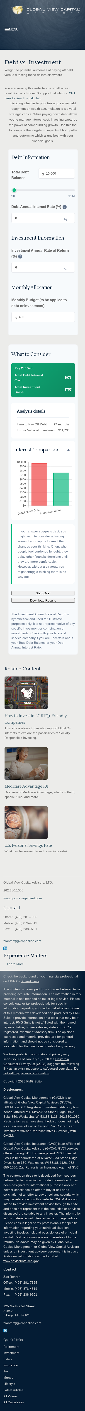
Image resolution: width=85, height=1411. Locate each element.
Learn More (15, 964)
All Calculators (13, 1402)
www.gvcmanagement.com (22, 898)
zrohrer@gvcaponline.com (22, 941)
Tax (5, 1371)
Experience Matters (25, 956)
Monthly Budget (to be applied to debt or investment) (39, 303)
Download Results (43, 600)
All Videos (10, 1396)
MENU (13, 29)
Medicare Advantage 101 (26, 786)
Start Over (43, 593)
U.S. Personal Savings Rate (28, 845)
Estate (7, 1359)
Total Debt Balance (27, 175)
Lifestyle (9, 1383)
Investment (11, 1353)
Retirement (11, 1346)
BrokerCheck (30, 981)
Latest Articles (13, 1390)
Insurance (10, 1365)
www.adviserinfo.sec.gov (20, 1261)
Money (8, 1377)
